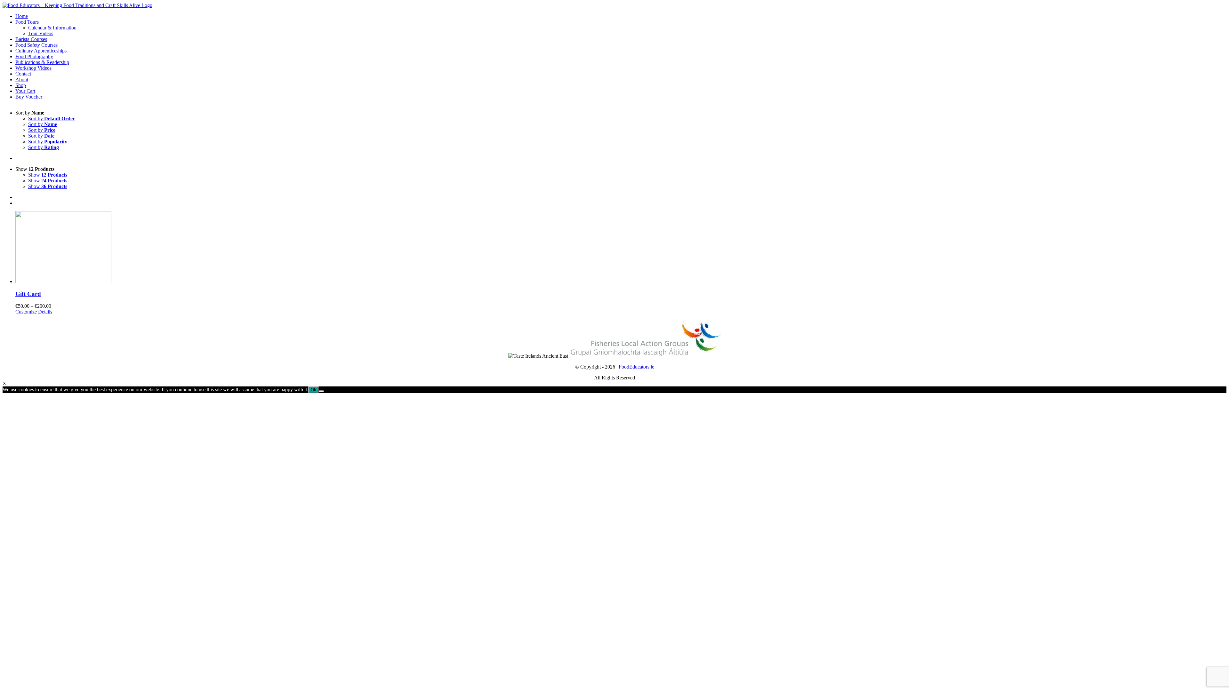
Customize (26, 311)
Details (44, 311)
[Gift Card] (620, 247)
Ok (313, 389)
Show (47, 175)
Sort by (51, 118)
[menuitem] (620, 16)
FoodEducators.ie (636, 366)
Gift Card (28, 293)
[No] (321, 391)
